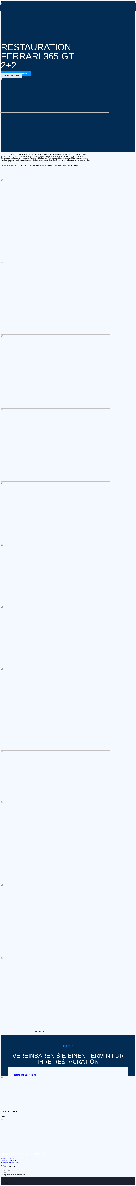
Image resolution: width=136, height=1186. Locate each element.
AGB (6, 1183)
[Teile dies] (7, 1034)
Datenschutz (8, 1184)
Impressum (8, 1181)
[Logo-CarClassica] (54, 112)
